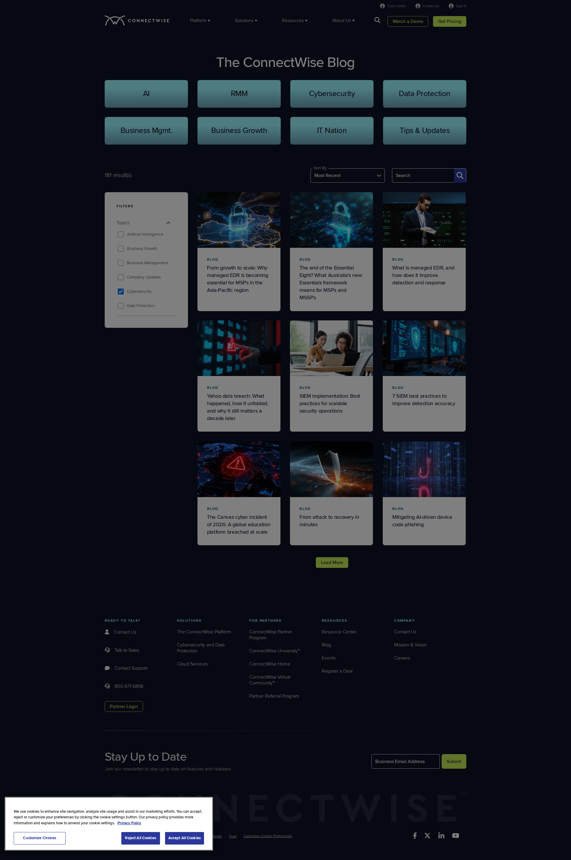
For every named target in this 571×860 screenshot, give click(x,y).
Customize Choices (39, 838)
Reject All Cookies (140, 838)
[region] (109, 823)
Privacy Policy (129, 823)
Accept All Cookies (184, 838)
